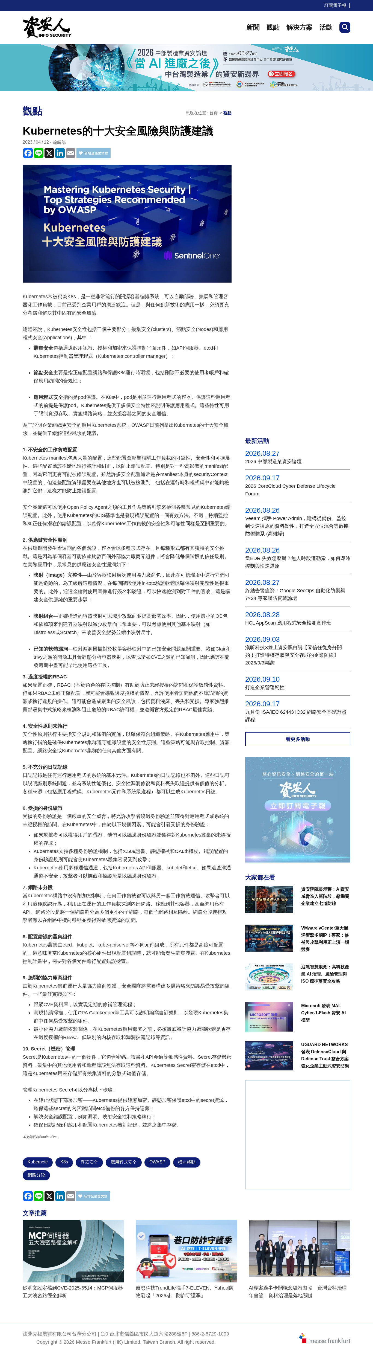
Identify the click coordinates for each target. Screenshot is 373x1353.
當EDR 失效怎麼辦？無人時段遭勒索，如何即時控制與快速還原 (297, 562)
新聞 (253, 27)
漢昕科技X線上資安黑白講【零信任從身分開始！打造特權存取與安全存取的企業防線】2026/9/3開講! (293, 655)
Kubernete (38, 1162)
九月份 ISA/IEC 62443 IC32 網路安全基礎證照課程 (295, 715)
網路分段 (36, 1175)
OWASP (157, 1162)
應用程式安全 (124, 1162)
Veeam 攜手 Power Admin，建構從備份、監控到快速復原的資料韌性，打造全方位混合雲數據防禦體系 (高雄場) (296, 526)
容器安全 (89, 1162)
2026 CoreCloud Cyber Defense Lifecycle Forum (290, 490)
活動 (326, 27)
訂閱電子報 (335, 5)
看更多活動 (298, 739)
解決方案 (299, 27)
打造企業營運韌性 (265, 687)
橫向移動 (187, 1162)
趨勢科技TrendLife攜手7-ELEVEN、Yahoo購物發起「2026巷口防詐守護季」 (184, 1291)
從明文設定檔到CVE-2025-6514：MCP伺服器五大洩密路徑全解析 (73, 1291)
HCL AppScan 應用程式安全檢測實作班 (288, 623)
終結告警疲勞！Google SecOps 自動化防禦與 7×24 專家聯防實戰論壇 (295, 594)
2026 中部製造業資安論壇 (273, 461)
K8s (64, 1162)
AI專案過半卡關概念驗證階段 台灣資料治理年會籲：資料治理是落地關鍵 (298, 1291)
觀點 (273, 27)
